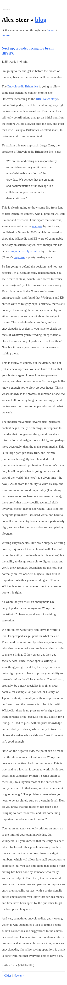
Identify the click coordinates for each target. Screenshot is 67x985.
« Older (6, 975)
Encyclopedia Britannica (22, 86)
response (19, 257)
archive (6, 35)
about (51, 30)
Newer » (19, 975)
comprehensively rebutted (24, 251)
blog (40, 19)
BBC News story (46, 99)
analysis (37, 226)
